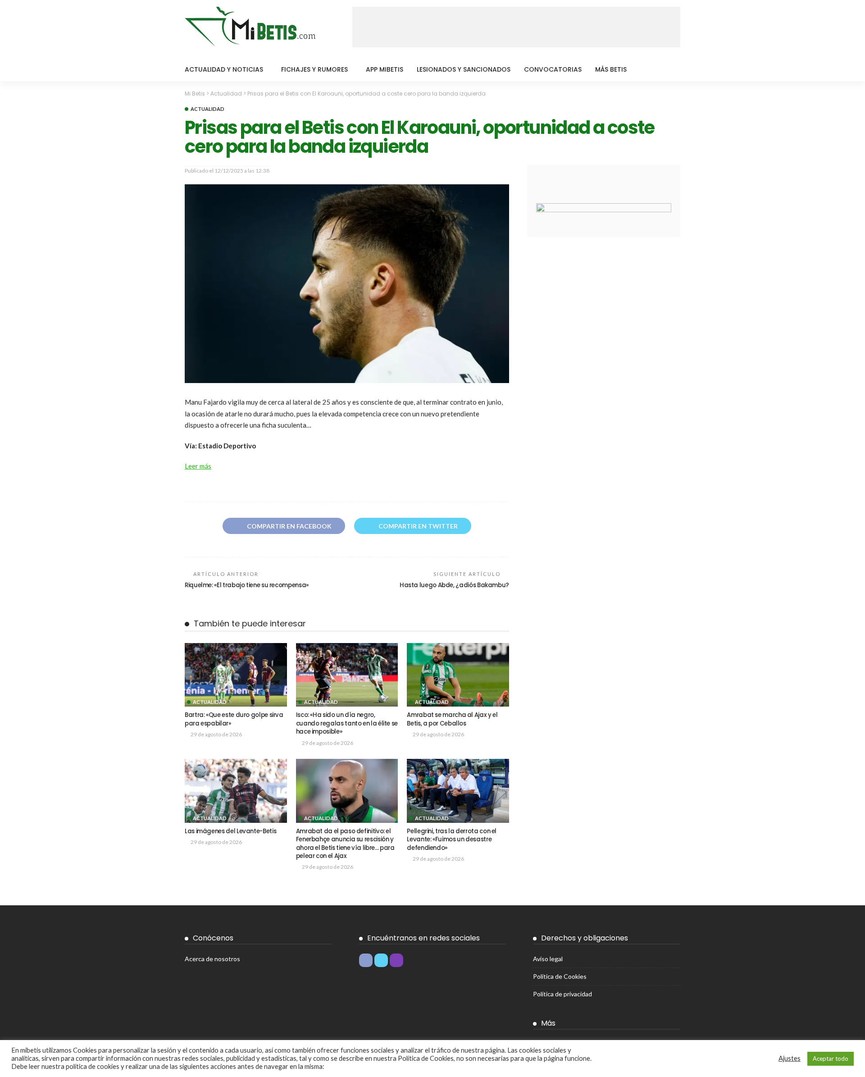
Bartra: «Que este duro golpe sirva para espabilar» (234, 719)
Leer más (198, 466)
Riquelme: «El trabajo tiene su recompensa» (247, 585)
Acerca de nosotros (212, 959)
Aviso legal (548, 959)
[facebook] (366, 960)
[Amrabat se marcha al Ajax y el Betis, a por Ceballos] (458, 675)
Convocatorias (553, 69)
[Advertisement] (516, 27)
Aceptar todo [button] (830, 1058)
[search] (668, 69)
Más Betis (611, 69)
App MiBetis (384, 69)
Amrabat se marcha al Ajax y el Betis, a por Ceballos (452, 719)
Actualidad (207, 108)
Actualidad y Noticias (224, 69)
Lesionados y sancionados (463, 69)
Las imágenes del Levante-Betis (230, 831)
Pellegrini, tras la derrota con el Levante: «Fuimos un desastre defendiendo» (451, 839)
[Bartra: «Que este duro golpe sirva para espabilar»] (236, 675)
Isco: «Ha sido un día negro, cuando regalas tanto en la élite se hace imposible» (347, 723)
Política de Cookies (560, 976)
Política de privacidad (562, 994)
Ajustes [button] (789, 1058)
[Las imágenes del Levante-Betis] (236, 791)
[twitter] (381, 960)
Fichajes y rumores (314, 69)
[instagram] (396, 960)
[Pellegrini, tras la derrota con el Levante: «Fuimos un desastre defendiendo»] (458, 791)
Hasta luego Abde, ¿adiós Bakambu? (454, 585)
